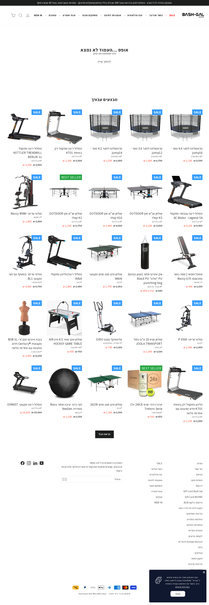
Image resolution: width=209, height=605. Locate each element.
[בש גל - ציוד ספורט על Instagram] (29, 463)
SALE (172, 15)
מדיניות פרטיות (195, 564)
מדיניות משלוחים (194, 513)
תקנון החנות (196, 558)
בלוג (200, 547)
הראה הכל (104, 434)
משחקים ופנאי (89, 15)
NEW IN (38, 15)
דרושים (199, 485)
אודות (199, 463)
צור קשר (198, 468)
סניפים (199, 474)
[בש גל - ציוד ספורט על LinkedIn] (35, 463)
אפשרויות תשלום (194, 524)
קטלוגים (198, 552)
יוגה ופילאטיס (135, 15)
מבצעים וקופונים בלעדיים (190, 541)
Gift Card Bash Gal (192, 491)
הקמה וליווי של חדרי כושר (190, 508)
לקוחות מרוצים (195, 536)
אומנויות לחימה (112, 15)
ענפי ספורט (68, 15)
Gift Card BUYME (193, 497)
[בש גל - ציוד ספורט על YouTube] (42, 463)
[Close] (204, 572)
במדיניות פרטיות (182, 586)
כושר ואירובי (155, 15)
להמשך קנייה (104, 61)
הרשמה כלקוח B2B (193, 502)
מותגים (52, 15)
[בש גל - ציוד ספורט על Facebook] (22, 463)
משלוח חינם (196, 480)
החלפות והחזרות (194, 519)
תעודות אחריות (195, 530)
